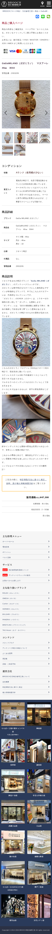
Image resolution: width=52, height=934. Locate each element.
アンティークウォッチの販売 (19, 575)
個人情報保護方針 (9, 692)
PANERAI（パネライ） (11, 620)
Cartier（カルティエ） (11, 604)
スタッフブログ (8, 643)
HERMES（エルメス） (11, 609)
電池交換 (6, 547)
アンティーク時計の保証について (15, 648)
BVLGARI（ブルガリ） (11, 614)
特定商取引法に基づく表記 (12, 687)
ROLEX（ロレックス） (11, 593)
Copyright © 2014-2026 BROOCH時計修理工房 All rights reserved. (26, 930)
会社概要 (6, 682)
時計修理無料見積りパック (19, 570)
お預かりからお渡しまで (12, 581)
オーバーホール (8, 541)
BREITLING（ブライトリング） (15, 625)
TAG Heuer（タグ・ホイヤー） (14, 630)
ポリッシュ (7, 552)
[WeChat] (48, 17)
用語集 (5, 659)
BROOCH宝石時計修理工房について (16, 676)
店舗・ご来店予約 (9, 664)
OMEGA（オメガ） (10, 598)
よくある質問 (7, 653)
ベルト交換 (7, 557)
